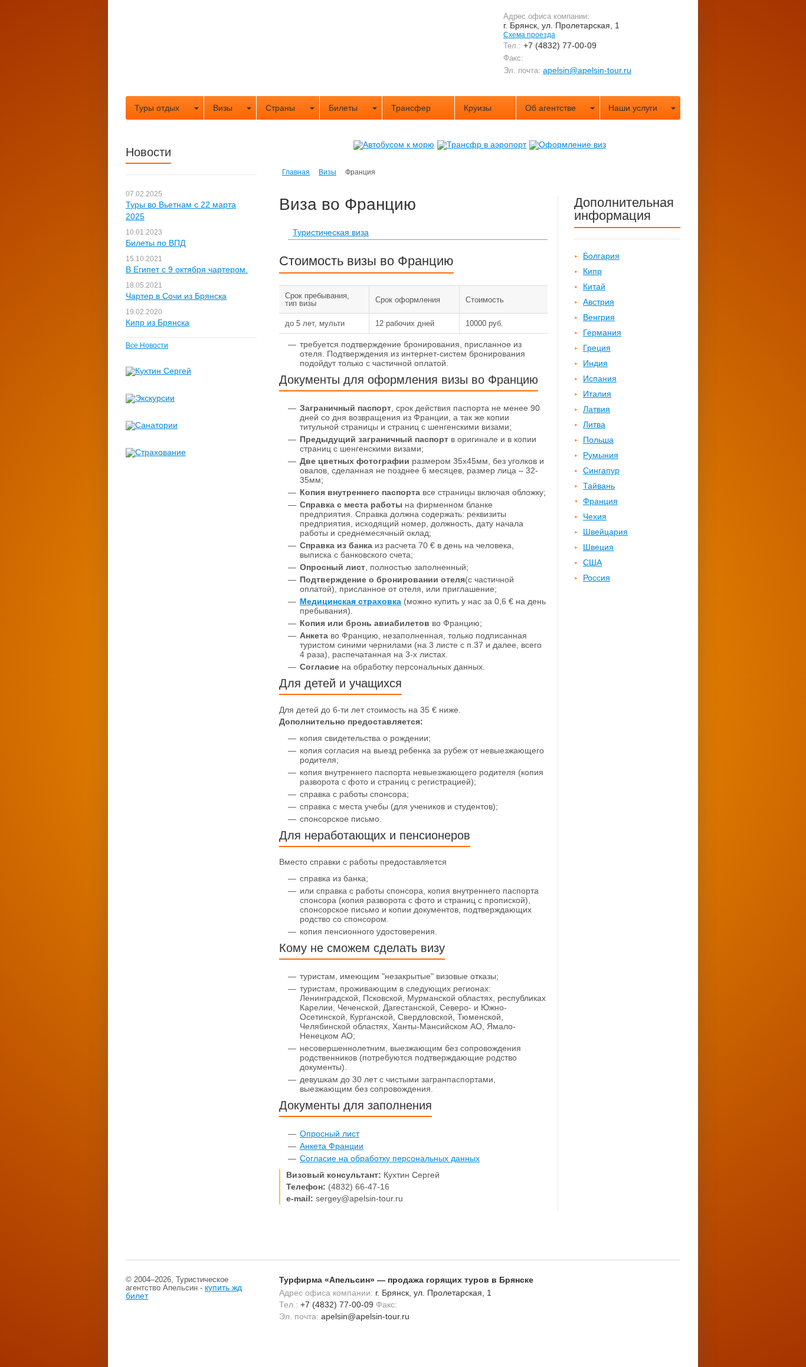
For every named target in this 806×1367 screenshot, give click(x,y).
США (592, 562)
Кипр (592, 271)
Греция (597, 348)
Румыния (600, 455)
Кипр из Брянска (157, 322)
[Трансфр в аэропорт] (481, 144)
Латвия (596, 409)
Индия (595, 363)
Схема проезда (529, 35)
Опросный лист (329, 1133)
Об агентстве (550, 108)
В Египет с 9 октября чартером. (187, 269)
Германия (602, 332)
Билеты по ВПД (155, 243)
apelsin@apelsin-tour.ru (587, 70)
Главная (296, 172)
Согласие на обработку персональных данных (390, 1158)
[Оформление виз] (567, 144)
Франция (600, 501)
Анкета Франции (331, 1146)
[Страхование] (156, 452)
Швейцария (605, 531)
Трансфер (411, 108)
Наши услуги (632, 108)
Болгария (601, 256)
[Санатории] (152, 425)
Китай (594, 286)
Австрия (598, 302)
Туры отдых (157, 108)
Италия (597, 393)
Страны (280, 108)
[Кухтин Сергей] (158, 370)
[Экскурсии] (150, 398)
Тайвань (599, 485)
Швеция (598, 547)
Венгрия (599, 317)
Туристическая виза (331, 232)
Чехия (595, 516)
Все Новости (147, 345)
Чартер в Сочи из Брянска (176, 296)
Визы (222, 108)
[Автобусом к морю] (393, 144)
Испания (600, 378)
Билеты (343, 108)
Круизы (478, 108)
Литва (594, 424)
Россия (596, 577)
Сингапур (601, 470)
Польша (598, 439)
